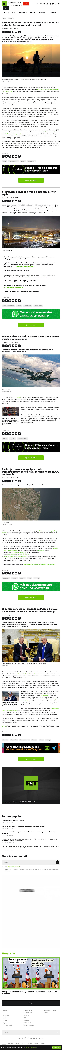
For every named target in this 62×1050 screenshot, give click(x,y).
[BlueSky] (53, 4)
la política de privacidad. (14, 866)
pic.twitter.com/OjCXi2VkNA (37, 277)
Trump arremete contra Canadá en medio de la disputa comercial (9, 704)
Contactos (26, 1015)
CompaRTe (10, 1043)
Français (43, 1043)
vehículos (41, 550)
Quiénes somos (28, 1012)
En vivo (26, 4)
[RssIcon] (39, 1038)
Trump (48, 740)
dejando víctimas (25, 554)
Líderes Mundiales (7, 1025)
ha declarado (44, 695)
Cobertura (26, 1020)
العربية (23, 1043)
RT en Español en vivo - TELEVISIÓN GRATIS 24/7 (20, 802)
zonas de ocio (22, 552)
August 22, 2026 (30, 281)
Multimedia (42, 12)
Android (46, 1012)
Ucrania (37, 578)
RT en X (31, 1003)
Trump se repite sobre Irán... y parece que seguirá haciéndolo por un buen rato (29, 993)
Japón (19, 305)
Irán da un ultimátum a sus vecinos (13, 820)
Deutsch (30, 1043)
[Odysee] (25, 1038)
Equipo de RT (54, 12)
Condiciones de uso (29, 1025)
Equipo (25, 1017)
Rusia (29, 578)
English (36, 1043)
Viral (13, 12)
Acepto (12, 866)
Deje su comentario (31, 180)
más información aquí (31, 1047)
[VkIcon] (41, 4)
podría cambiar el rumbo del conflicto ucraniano (39, 564)
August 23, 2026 (23, 270)
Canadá (5, 740)
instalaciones (11, 554)
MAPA (4, 726)
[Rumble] (44, 4)
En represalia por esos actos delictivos (15, 557)
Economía (13, 740)
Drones (14, 578)
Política (34, 740)
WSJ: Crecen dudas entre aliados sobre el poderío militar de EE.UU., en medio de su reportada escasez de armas (10, 422)
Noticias (6, 12)
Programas (22, 12)
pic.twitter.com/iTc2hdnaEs (25, 267)
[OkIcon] (56, 4)
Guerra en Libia (13, 161)
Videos (4, 1018)
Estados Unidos (22, 438)
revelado (19, 397)
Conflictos (6, 578)
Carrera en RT (27, 1022)
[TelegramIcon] (50, 4)
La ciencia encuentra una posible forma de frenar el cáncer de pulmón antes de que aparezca (29, 832)
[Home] (4, 3)
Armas (5, 438)
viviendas (14, 552)
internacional (31, 161)
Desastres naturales (8, 305)
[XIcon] (47, 4)
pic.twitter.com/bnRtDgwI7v (13, 287)
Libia (4, 161)
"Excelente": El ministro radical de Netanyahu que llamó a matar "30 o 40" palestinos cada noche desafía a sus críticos (29, 840)
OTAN (22, 161)
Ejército (12, 438)
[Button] (37, 4)
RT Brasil (18, 1043)
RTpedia (5, 1023)
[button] (31, 783)
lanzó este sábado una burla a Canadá (27, 674)
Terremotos (28, 305)
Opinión (32, 12)
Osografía (8, 953)
